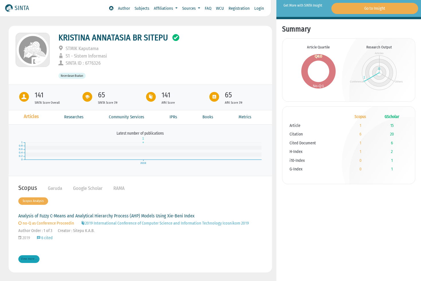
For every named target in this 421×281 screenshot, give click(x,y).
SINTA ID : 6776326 (82, 63)
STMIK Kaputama (81, 49)
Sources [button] (189, 8)
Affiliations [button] (164, 8)
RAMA (119, 188)
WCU (220, 8)
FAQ (208, 8)
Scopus (27, 188)
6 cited (46, 237)
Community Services (126, 116)
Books (207, 116)
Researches (73, 116)
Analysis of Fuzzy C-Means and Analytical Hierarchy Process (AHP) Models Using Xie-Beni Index (106, 216)
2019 (25, 237)
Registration (239, 8)
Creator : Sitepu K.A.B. (76, 230)
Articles (31, 116)
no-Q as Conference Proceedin (48, 223)
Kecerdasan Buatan (72, 76)
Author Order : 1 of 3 (35, 230)
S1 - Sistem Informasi (85, 56)
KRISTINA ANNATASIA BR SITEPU (113, 37)
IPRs (173, 116)
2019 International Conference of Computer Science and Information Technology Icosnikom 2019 (167, 223)
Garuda (55, 188)
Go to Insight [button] (374, 8)
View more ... (29, 259)
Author (124, 8)
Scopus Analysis (33, 201)
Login (259, 8)
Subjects (142, 8)
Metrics (245, 116)
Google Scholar (88, 188)
